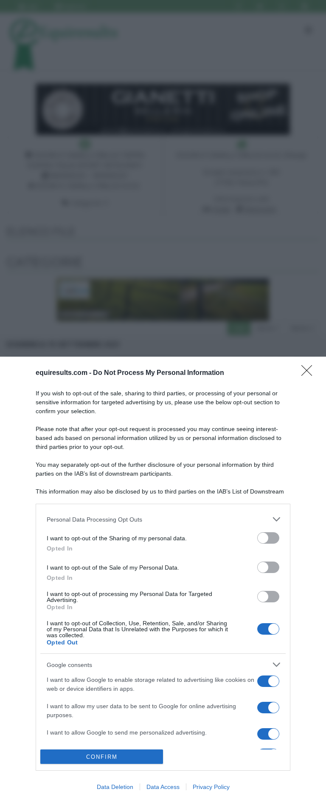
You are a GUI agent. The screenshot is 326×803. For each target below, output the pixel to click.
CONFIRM (102, 757)
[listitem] (163, 519)
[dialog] (163, 580)
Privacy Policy (211, 786)
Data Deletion (115, 786)
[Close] (309, 373)
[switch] (268, 538)
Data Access (163, 786)
